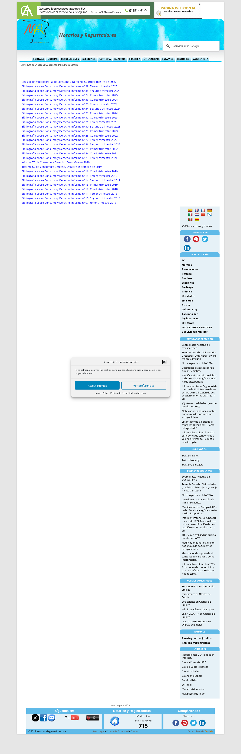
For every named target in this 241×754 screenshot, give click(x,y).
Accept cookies (97, 385)
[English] (196, 210)
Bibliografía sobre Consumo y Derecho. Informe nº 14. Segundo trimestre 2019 (70, 180)
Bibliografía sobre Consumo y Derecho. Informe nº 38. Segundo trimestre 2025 (70, 91)
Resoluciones (70, 59)
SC (183, 260)
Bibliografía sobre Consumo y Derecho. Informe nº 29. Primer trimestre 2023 (69, 131)
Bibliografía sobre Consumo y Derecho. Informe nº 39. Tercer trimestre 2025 (69, 86)
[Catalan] (196, 219)
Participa (105, 59)
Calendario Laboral (192, 675)
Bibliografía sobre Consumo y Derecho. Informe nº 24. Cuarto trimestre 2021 (69, 153)
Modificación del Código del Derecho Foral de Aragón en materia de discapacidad (199, 378)
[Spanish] (190, 210)
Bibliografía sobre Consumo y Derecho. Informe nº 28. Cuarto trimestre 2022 (69, 135)
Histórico (183, 59)
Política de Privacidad (121, 392)
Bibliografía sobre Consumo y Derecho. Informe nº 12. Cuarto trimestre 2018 (69, 189)
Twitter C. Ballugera (192, 464)
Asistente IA (200, 59)
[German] (209, 210)
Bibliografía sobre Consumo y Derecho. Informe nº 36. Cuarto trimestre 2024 (69, 99)
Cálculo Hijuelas (190, 671)
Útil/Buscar (151, 59)
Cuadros (119, 59)
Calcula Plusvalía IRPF (194, 662)
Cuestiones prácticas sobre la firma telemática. (198, 369)
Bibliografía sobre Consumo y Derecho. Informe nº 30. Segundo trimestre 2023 (70, 126)
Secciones (88, 59)
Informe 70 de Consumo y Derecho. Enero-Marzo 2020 (55, 162)
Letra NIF (187, 684)
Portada (38, 59)
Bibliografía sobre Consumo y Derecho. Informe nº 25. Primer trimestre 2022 (69, 149)
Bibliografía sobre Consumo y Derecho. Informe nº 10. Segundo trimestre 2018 (70, 198)
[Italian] (190, 215)
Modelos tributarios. (193, 689)
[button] (164, 362)
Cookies (134, 731)
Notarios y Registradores (87, 35)
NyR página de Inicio (193, 693)
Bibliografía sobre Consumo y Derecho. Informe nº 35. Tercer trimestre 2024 (69, 104)
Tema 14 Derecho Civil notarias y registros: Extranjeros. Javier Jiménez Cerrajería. (199, 356)
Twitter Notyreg (191, 460)
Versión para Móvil (120, 705)
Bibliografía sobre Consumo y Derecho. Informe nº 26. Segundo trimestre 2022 (70, 144)
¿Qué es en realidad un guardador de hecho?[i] (199, 405)
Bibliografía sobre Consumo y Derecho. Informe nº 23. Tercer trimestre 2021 (69, 158)
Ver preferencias (143, 385)
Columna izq (189, 309)
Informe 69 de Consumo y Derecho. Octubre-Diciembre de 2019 (61, 167)
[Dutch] (196, 215)
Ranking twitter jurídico (196, 638)
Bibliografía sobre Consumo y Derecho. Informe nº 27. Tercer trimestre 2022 (69, 140)
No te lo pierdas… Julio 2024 (197, 363)
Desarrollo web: (200, 731)
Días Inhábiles (189, 680)
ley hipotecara (191, 318)
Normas (52, 59)
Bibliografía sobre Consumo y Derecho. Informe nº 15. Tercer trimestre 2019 (69, 176)
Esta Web (167, 59)
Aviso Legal (140, 392)
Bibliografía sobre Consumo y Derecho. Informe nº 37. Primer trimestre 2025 (69, 95)
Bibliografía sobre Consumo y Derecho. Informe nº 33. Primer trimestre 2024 (69, 113)
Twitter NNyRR (190, 455)
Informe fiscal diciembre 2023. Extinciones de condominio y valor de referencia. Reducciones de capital (198, 437)
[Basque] (190, 219)
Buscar (186, 305)
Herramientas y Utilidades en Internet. (198, 656)
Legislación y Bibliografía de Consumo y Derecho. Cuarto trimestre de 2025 (68, 82)
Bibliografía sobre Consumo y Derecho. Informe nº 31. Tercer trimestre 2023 (69, 122)
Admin (185, 609)
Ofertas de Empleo (203, 609)
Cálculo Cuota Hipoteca (195, 666)
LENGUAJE (188, 323)
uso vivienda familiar (194, 331)
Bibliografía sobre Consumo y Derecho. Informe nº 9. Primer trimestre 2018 (68, 202)
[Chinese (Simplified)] (203, 215)
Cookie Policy (101, 392)
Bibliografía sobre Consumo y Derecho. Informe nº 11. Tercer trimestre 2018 (69, 193)
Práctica (134, 59)
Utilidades (188, 296)
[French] (203, 210)
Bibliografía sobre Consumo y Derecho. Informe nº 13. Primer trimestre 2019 (69, 184)
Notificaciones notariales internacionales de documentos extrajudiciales (199, 414)
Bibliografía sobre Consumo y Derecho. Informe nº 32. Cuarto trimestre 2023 (69, 117)
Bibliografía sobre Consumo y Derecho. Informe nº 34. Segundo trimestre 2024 (70, 108)
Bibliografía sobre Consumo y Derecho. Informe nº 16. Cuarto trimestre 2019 (69, 171)
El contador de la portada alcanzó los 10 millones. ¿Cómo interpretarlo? (198, 425)
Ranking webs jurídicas (196, 642)
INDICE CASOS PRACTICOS (197, 327)
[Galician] (209, 215)
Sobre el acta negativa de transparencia (196, 346)
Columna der (190, 314)
